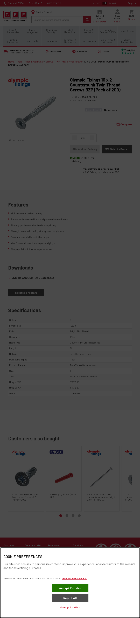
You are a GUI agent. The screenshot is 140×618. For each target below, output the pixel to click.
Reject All (70, 598)
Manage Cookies (70, 607)
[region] (70, 582)
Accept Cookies (70, 588)
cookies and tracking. (74, 578)
